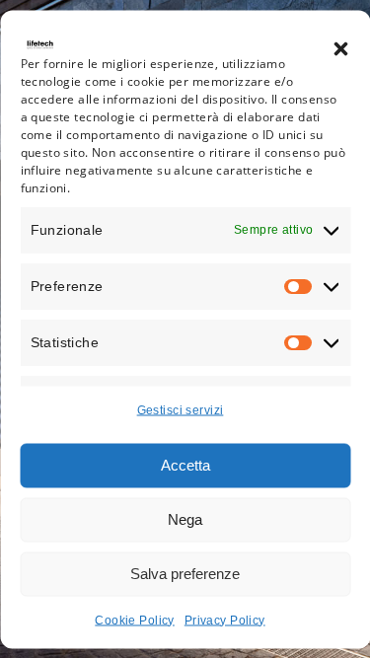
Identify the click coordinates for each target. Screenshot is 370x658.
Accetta (185, 465)
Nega (185, 519)
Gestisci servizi (180, 409)
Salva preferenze (185, 573)
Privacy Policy (225, 619)
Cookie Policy (134, 619)
